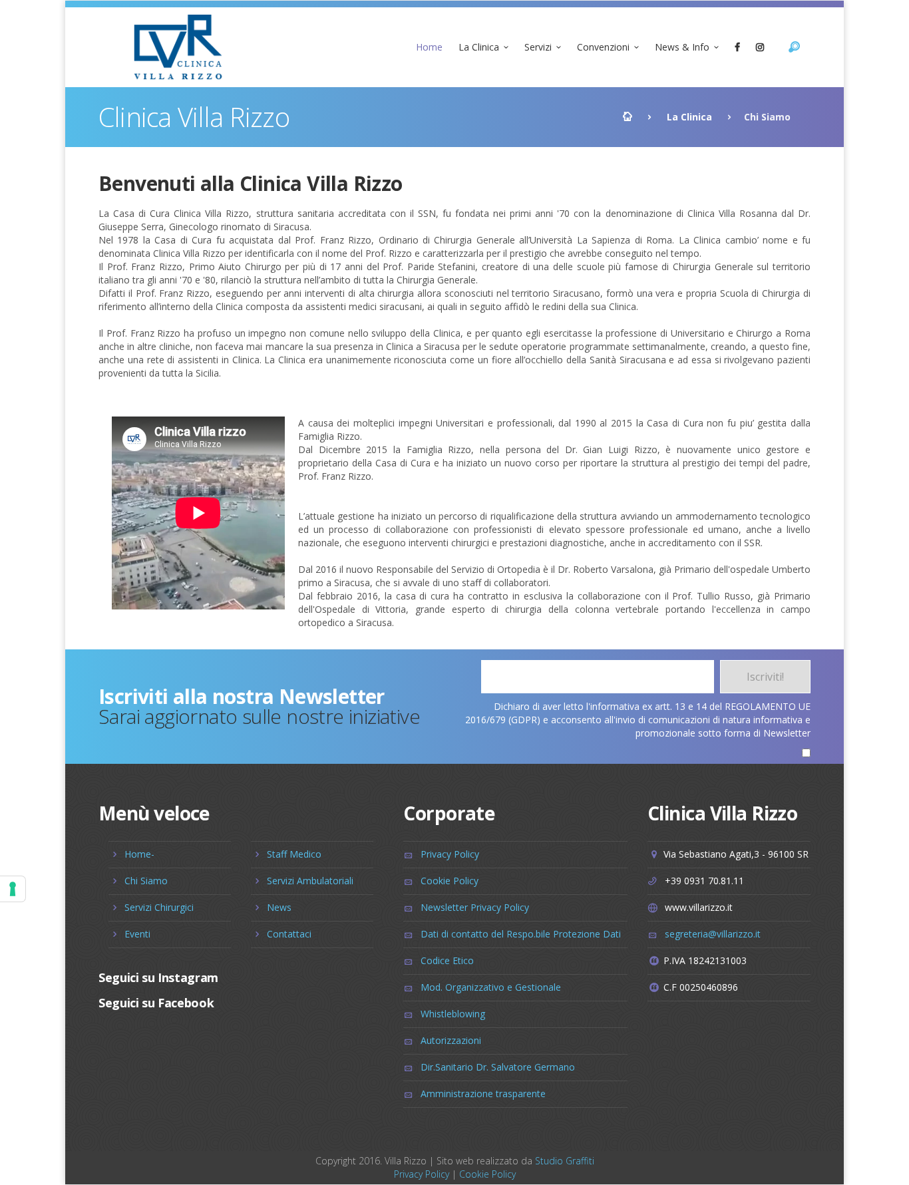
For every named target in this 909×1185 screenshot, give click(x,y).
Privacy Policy (450, 854)
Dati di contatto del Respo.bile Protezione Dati (521, 934)
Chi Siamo (146, 880)
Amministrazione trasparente (483, 1093)
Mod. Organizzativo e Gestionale (491, 987)
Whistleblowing (453, 1013)
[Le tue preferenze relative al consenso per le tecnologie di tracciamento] (12, 889)
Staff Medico (294, 854)
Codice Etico (447, 960)
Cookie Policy (449, 880)
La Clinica (478, 47)
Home (429, 47)
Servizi (538, 47)
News (279, 907)
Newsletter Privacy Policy (475, 907)
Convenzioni (603, 47)
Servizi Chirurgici (159, 907)
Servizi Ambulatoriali (310, 880)
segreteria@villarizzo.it (713, 934)
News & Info (682, 47)
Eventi (137, 934)
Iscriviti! (765, 676)
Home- (139, 854)
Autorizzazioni (451, 1040)
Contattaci (289, 934)
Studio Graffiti (564, 1160)
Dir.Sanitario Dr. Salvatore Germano (498, 1067)
